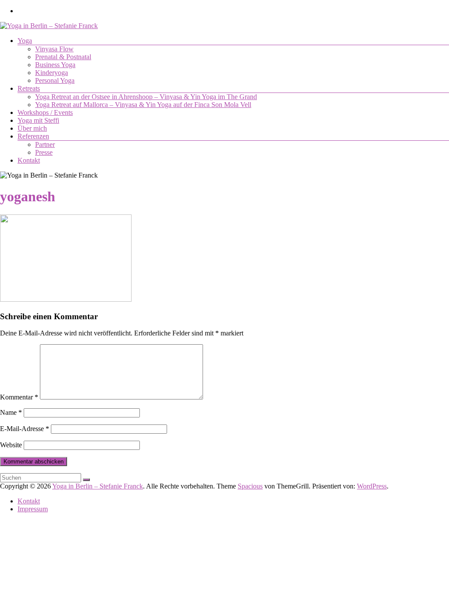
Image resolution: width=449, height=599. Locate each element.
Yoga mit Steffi (38, 120)
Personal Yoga (55, 80)
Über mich (32, 128)
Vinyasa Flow (54, 49)
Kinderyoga (51, 72)
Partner (45, 144)
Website (11, 445)
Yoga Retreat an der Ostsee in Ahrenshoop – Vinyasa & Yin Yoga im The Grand (146, 96)
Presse (44, 152)
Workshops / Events (45, 112)
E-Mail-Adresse (24, 428)
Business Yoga (55, 64)
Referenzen (33, 136)
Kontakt (29, 160)
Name (11, 412)
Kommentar (19, 397)
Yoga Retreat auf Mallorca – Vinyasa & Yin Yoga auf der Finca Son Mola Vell (143, 104)
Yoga (25, 40)
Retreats (29, 88)
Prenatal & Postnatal (63, 57)
